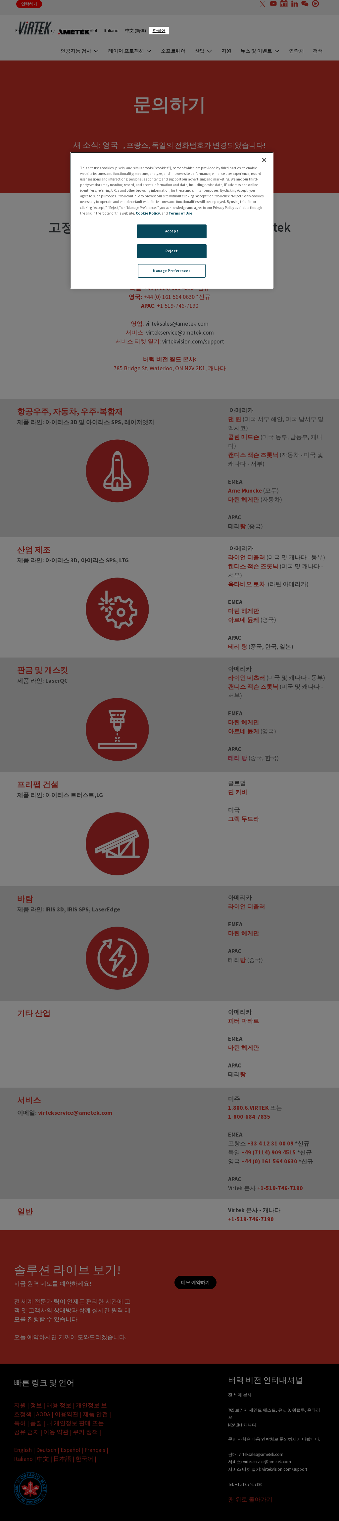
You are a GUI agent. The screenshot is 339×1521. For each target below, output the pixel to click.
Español (89, 30)
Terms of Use (180, 213)
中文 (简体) (135, 30)
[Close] (264, 160)
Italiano (111, 30)
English (22, 30)
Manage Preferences (171, 270)
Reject (172, 251)
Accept (171, 231)
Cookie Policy (148, 213)
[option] (22, 30)
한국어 (159, 30)
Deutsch (44, 30)
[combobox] (159, 30)
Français (67, 30)
